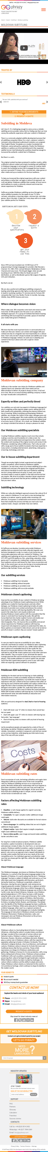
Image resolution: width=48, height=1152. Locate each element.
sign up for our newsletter (21, 1091)
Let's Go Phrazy (24, 1040)
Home (2, 20)
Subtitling (13, 20)
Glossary (12, 1110)
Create (7, 20)
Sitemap (34, 1146)
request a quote (24, 1011)
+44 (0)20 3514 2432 (17, 2)
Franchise (12, 1116)
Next (47, 82)
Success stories (15, 1119)
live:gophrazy (16, 1001)
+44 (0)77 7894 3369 (25, 1130)
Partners (12, 1107)
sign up (33, 1094)
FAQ (10, 1104)
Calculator (13, 1113)
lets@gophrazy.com (33, 2)
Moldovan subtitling (23, 20)
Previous (1, 82)
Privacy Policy (15, 1146)
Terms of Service (25, 1146)
